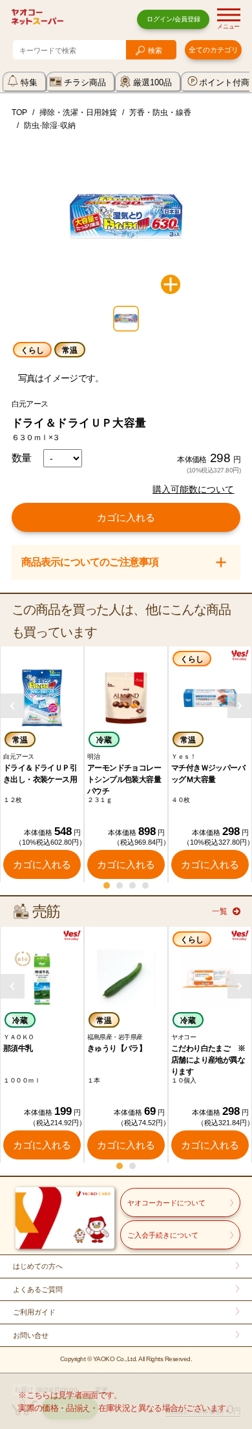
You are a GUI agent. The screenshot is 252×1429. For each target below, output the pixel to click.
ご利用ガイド (34, 1312)
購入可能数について (193, 489)
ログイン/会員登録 (173, 19)
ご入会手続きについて (162, 1235)
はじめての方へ (38, 1266)
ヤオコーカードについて (166, 1203)
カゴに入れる (126, 517)
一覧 (219, 911)
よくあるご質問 (38, 1289)
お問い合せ (30, 1335)
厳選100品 (152, 82)
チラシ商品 (85, 82)
